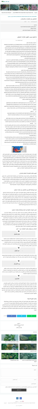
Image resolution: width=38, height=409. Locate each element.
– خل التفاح (33, 111)
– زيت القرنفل (33, 116)
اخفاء (16, 40)
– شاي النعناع (33, 101)
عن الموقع (16, 401)
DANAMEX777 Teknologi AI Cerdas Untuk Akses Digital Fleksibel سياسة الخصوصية (21, 403)
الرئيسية (5, 403)
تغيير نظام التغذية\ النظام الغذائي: (30, 58)
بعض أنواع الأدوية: (32, 135)
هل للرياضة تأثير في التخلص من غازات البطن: (28, 70)
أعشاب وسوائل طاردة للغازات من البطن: (29, 99)
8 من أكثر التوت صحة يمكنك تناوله (5, 8)
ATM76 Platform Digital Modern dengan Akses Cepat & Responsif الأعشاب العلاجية (21, 16)
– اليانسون (33, 123)
